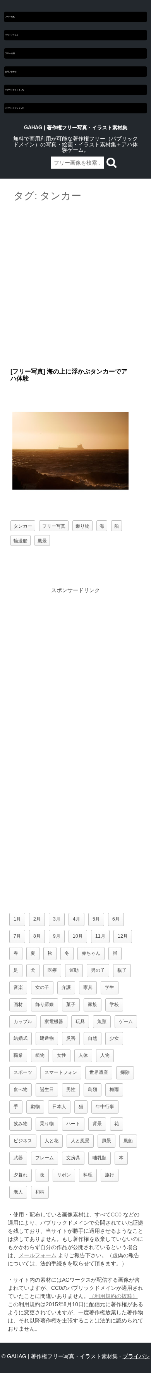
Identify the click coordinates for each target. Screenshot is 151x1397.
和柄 (40, 1192)
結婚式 (20, 1038)
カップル (23, 1021)
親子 (122, 970)
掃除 (125, 1072)
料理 (88, 1175)
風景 (42, 540)
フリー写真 (10, 16)
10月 (78, 936)
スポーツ (23, 1072)
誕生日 (47, 1089)
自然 (92, 1038)
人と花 (51, 1140)
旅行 (109, 1175)
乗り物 (82, 525)
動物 (35, 1106)
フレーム (44, 1158)
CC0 (116, 1214)
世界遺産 (98, 1072)
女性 (61, 1055)
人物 (105, 1055)
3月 (56, 919)
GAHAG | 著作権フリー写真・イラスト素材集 (75, 127)
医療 (52, 970)
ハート (73, 1123)
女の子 (42, 987)
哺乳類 (99, 1158)
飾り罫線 (44, 1004)
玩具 (80, 1021)
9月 (56, 936)
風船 (128, 1140)
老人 (18, 1192)
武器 (18, 1158)
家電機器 (54, 1021)
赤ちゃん (91, 953)
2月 (37, 919)
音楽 (18, 987)
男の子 (98, 970)
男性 (71, 1089)
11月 (100, 936)
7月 (17, 936)
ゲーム (126, 1021)
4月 (76, 919)
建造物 (47, 1038)
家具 (88, 987)
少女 (114, 1038)
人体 (83, 1055)
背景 (97, 1123)
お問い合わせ (11, 71)
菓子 (71, 1004)
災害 (71, 1038)
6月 (116, 919)
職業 (18, 1055)
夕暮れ (20, 1175)
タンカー (23, 525)
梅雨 (114, 1089)
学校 (114, 1004)
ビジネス (23, 1140)
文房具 (73, 1158)
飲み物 (20, 1123)
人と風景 (80, 1140)
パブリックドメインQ (14, 89)
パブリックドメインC (14, 107)
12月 (123, 936)
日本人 (59, 1106)
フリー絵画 (10, 53)
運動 (74, 970)
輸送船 (20, 540)
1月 (17, 919)
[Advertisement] (75, 285)
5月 (96, 919)
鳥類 (92, 1089)
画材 (18, 1004)
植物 (40, 1055)
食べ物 (20, 1089)
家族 (92, 1004)
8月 (37, 936)
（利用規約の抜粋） (113, 1296)
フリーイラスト (12, 34)
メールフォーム (38, 1255)
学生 (109, 987)
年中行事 (105, 1106)
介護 (66, 987)
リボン (64, 1175)
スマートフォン (61, 1072)
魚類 (101, 1021)
